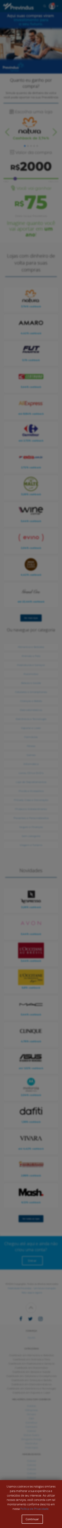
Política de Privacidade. (34, 1509)
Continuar (32, 1519)
